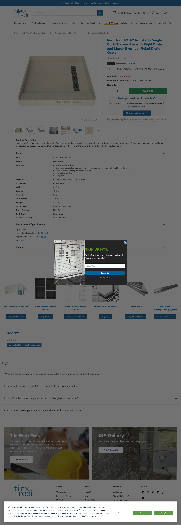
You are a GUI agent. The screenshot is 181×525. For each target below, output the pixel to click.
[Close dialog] (125, 242)
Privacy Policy (105, 277)
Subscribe (105, 273)
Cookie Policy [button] (32, 516)
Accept (163, 513)
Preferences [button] (91, 516)
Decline (143, 513)
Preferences (122, 513)
